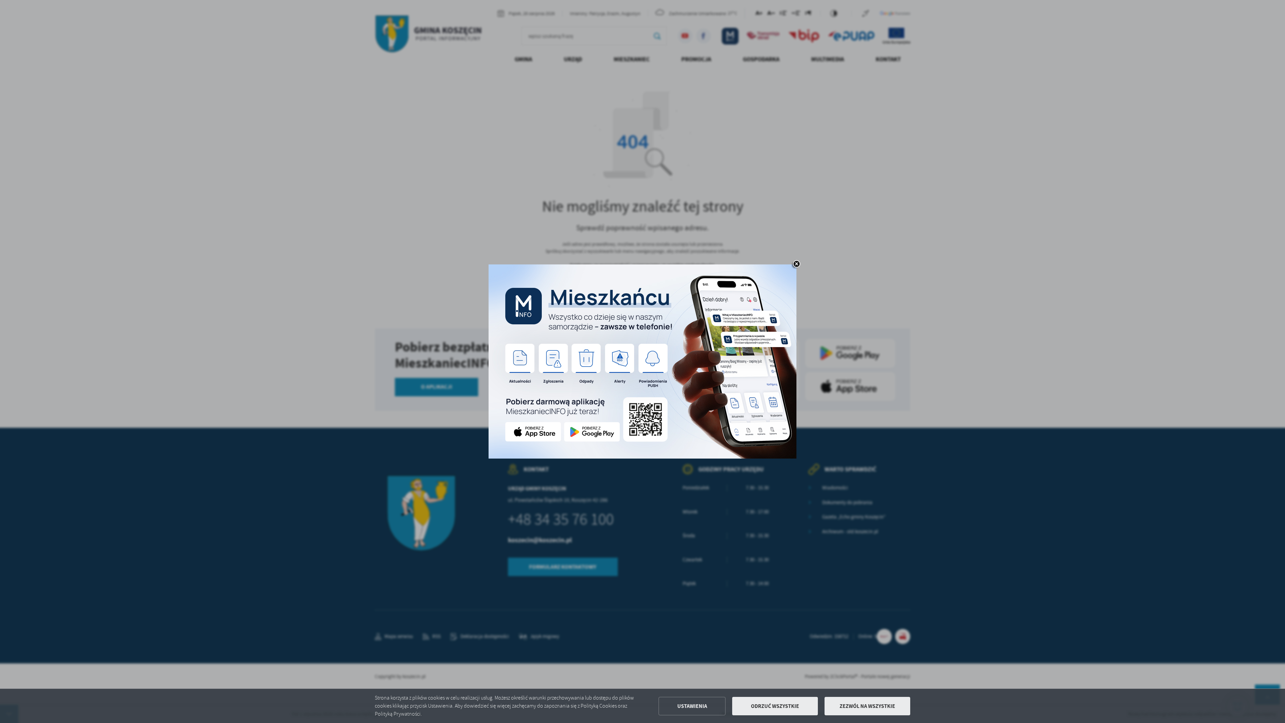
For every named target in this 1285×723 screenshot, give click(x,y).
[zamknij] (796, 264)
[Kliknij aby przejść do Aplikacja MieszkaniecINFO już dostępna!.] (642, 361)
